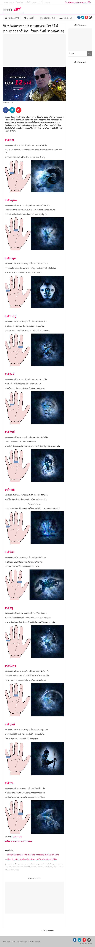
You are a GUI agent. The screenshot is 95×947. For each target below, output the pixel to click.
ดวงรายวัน (29, 864)
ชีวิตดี (16, 864)
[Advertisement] (34, 50)
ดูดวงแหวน (56, 864)
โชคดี (17, 870)
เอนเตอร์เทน (49, 18)
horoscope (17, 837)
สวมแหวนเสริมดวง (46, 867)
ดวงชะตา (22, 864)
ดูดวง (35, 864)
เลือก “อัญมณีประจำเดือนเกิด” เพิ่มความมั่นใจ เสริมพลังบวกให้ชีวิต (32, 859)
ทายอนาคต (11, 867)
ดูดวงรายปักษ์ (36, 2)
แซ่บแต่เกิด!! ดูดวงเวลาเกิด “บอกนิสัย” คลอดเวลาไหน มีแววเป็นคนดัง (33, 855)
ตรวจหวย (46, 2)
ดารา (6, 2)
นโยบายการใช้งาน (86, 944)
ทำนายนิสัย (27, 867)
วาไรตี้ (27, 2)
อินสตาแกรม (14, 18)
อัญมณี (55, 867)
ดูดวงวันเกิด (48, 864)
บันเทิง (12, 2)
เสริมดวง (7, 870)
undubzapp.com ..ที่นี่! (79, 2)
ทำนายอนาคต (35, 867)
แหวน (12, 870)
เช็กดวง (61, 867)
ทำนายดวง (19, 867)
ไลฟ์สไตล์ (19, 2)
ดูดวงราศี (41, 864)
